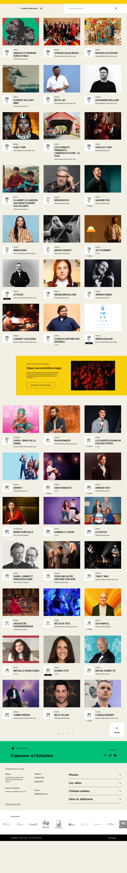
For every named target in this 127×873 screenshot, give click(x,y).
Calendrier (119, 11)
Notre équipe (112, 869)
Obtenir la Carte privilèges (40, 416)
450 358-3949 (38, 812)
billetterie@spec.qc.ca (41, 825)
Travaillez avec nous (13, 835)
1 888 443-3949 (119, 2)
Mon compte (98, 2)
